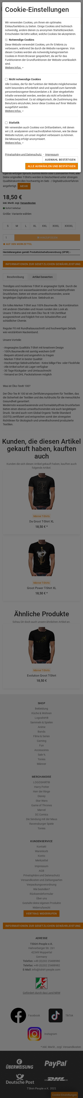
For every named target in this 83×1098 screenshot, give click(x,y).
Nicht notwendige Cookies (25, 79)
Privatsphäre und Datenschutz (23, 154)
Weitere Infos (13, 67)
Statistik (14, 122)
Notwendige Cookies (21, 39)
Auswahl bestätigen (60, 159)
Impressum (52, 154)
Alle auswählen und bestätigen (51, 166)
